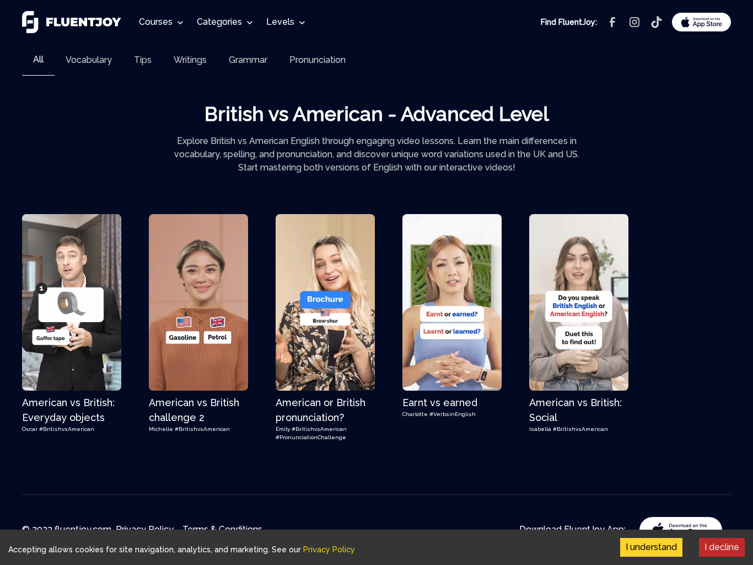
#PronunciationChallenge (311, 437)
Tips (143, 60)
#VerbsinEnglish (452, 414)
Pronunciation (317, 60)
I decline (721, 547)
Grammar (248, 60)
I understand (651, 547)
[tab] (38, 60)
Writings (190, 60)
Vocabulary (89, 60)
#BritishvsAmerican (66, 429)
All (38, 59)
